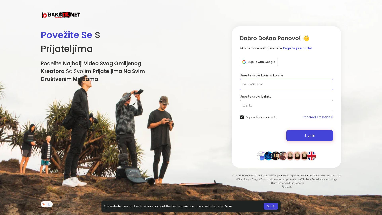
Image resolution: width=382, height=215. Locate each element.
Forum (264, 179)
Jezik (288, 187)
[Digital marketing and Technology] (304, 156)
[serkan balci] (261, 156)
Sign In (310, 135)
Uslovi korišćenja (269, 175)
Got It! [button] (271, 206)
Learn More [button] (224, 206)
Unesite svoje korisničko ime (261, 75)
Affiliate (304, 179)
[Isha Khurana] (275, 156)
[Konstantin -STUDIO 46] (268, 156)
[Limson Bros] (283, 156)
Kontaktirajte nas (319, 175)
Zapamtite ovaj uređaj (261, 117)
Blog (255, 179)
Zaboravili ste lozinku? (318, 117)
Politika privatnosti (294, 175)
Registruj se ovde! (297, 48)
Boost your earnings (324, 179)
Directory (243, 179)
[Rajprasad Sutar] (297, 156)
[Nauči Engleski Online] (311, 156)
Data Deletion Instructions (287, 183)
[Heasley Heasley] (290, 156)
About (337, 175)
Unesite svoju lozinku (255, 96)
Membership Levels (283, 179)
